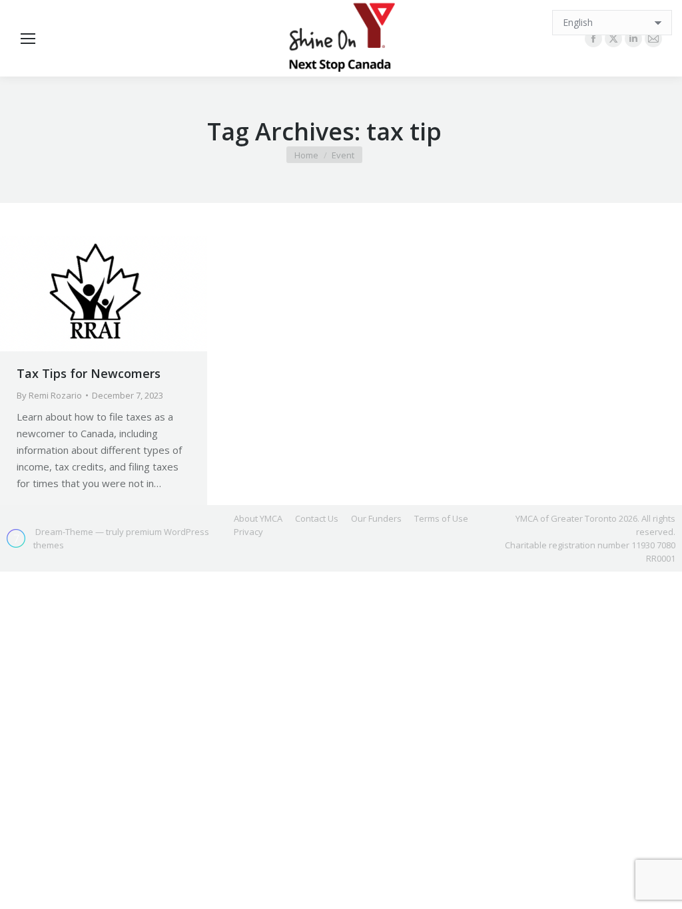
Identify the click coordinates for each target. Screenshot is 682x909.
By (49, 395)
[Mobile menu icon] (28, 39)
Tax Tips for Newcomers (89, 373)
